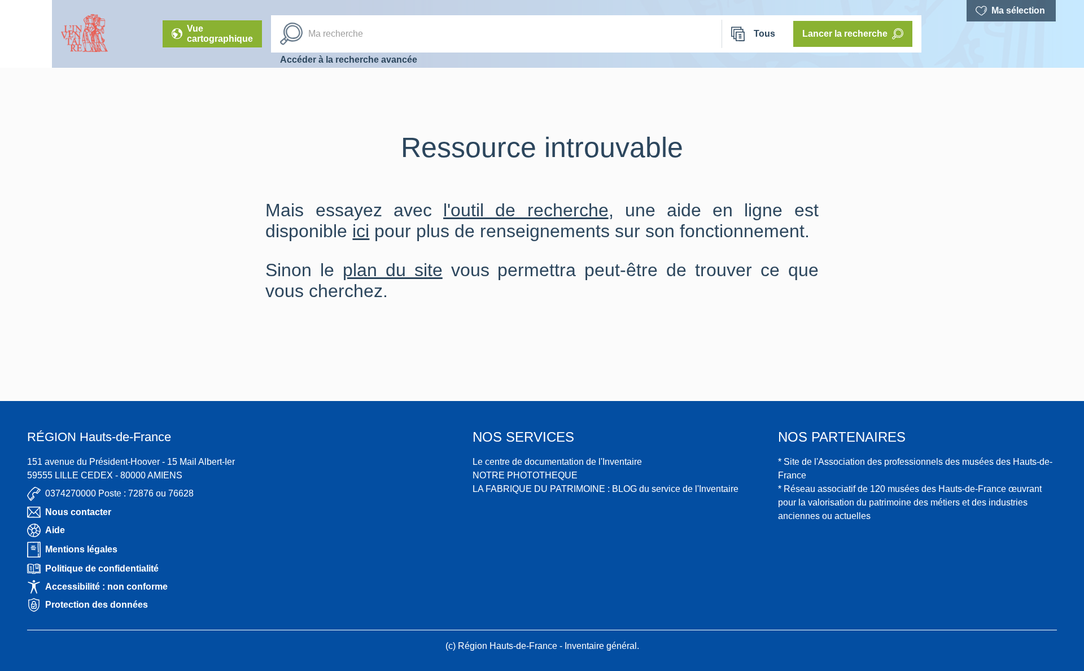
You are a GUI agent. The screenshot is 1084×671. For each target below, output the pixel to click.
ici (360, 231)
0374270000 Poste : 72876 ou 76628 (119, 493)
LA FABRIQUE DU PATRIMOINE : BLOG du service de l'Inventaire (605, 489)
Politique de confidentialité (102, 568)
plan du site (393, 270)
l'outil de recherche (525, 210)
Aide (55, 530)
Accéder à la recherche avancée (348, 59)
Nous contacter (78, 512)
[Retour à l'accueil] (26, 34)
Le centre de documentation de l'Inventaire (557, 462)
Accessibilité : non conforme (106, 586)
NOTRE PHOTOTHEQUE (525, 475)
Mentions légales (81, 549)
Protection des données (96, 604)
